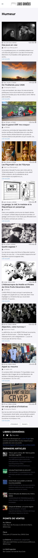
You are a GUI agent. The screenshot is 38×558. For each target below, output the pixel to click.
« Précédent (14, 424)
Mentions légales (9, 445)
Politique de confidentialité (25, 445)
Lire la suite (6, 59)
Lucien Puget (25, 438)
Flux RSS (15, 435)
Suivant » (25, 424)
